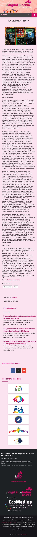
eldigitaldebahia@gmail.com (9, 522)
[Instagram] (18, 370)
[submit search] (28, 15)
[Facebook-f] (13, 370)
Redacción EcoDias (13, 280)
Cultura (14, 297)
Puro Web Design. (22, 534)
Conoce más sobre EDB (18, 481)
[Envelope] (24, 370)
